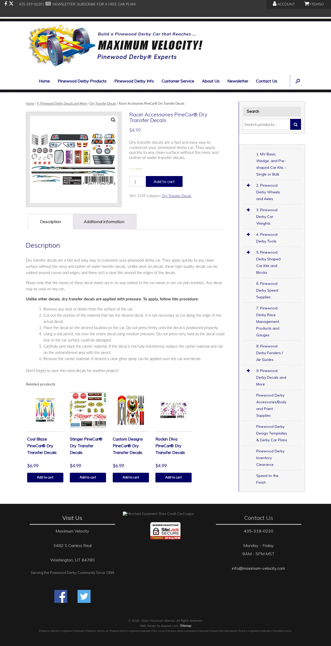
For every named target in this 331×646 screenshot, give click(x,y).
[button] (297, 81)
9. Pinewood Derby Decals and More (62, 103)
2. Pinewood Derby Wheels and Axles (268, 192)
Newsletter (237, 80)
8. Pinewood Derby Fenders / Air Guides (269, 353)
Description (50, 221)
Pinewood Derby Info (134, 80)
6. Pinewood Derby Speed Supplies (267, 290)
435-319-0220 (258, 531)
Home (44, 80)
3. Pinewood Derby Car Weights (266, 217)
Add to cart (164, 181)
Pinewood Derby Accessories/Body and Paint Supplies (271, 405)
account (285, 4)
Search (295, 124)
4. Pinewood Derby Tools (266, 238)
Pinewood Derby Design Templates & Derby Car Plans (271, 433)
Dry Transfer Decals (103, 103)
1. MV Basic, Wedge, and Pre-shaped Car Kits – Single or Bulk (271, 164)
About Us (211, 80)
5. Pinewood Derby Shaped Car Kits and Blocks (268, 262)
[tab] (50, 221)
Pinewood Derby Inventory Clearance (270, 458)
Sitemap (185, 626)
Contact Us (266, 80)
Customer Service (178, 80)
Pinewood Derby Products (82, 80)
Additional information (104, 221)
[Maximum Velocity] (114, 47)
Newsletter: (63, 4)
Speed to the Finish (267, 479)
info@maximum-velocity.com (258, 568)
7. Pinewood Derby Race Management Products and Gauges (267, 321)
